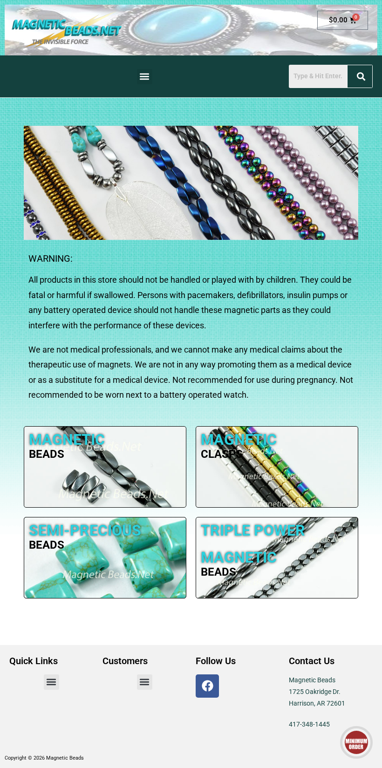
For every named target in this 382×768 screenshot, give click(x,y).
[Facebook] (207, 686)
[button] (144, 76)
